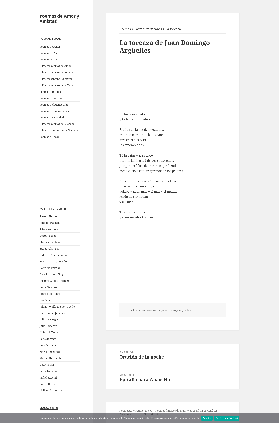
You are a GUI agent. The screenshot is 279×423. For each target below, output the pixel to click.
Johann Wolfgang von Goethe (58, 306)
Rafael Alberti (48, 377)
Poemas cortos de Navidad (58, 124)
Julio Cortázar (48, 326)
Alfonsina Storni (49, 229)
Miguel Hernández (51, 358)
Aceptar (207, 418)
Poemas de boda (50, 137)
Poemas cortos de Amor (56, 66)
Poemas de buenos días (54, 104)
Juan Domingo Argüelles (176, 310)
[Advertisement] (64, 172)
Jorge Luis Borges (51, 293)
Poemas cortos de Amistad (58, 72)
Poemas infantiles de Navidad (60, 130)
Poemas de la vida (51, 98)
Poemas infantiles (50, 91)
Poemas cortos (48, 59)
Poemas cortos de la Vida (57, 85)
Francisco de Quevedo (53, 261)
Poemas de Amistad (52, 53)
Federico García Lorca (53, 255)
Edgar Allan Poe (49, 248)
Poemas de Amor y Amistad (59, 18)
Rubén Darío (47, 384)
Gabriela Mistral (50, 268)
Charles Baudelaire (51, 242)
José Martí (46, 300)
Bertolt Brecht (48, 235)
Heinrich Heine (49, 332)
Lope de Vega (48, 339)
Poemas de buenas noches (56, 111)
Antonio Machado (50, 223)
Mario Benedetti (50, 352)
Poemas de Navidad (52, 117)
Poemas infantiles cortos (57, 79)
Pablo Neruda (48, 371)
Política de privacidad (227, 418)
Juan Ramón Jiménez (52, 313)
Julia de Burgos (49, 319)
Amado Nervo (48, 216)
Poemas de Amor (50, 46)
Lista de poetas (49, 407)
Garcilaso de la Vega (52, 274)
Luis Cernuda (48, 345)
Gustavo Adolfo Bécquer (54, 281)
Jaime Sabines (48, 287)
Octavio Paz (47, 364)
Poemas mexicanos (144, 310)
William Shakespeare (53, 390)
